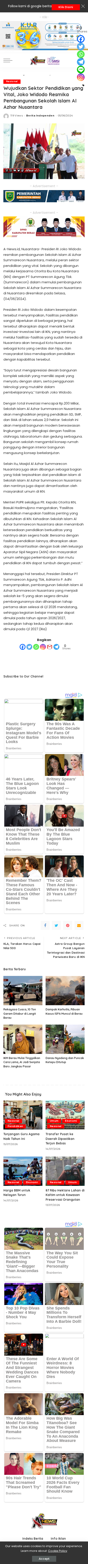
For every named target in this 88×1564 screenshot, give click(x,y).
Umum (54, 1120)
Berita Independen (40, 115)
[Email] (78, 925)
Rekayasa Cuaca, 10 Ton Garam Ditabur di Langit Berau (19, 1013)
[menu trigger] (9, 60)
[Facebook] (22, 647)
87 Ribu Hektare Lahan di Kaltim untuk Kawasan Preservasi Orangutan (65, 1194)
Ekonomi (71, 1120)
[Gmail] (50, 647)
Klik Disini (65, 7)
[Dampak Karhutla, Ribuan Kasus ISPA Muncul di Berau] (65, 990)
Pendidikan (15, 1126)
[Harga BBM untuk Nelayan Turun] (22, 1171)
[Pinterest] (67, 925)
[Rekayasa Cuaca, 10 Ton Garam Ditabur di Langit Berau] (22, 990)
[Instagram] (43, 647)
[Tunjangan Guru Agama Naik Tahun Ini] (22, 1115)
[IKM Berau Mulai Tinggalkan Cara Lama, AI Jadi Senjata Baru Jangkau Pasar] (22, 1039)
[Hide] (83, 85)
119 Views (16, 115)
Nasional (12, 81)
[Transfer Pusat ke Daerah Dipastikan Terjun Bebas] (65, 1115)
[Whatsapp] (36, 647)
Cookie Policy (57, 1551)
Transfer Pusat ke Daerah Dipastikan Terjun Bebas (60, 1138)
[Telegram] (56, 647)
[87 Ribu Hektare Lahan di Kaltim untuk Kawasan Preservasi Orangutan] (65, 1171)
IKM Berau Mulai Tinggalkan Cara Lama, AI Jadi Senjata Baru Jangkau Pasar (21, 1062)
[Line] (81, 69)
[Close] (83, 6)
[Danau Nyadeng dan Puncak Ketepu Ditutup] (65, 1039)
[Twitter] (29, 647)
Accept (44, 1558)
